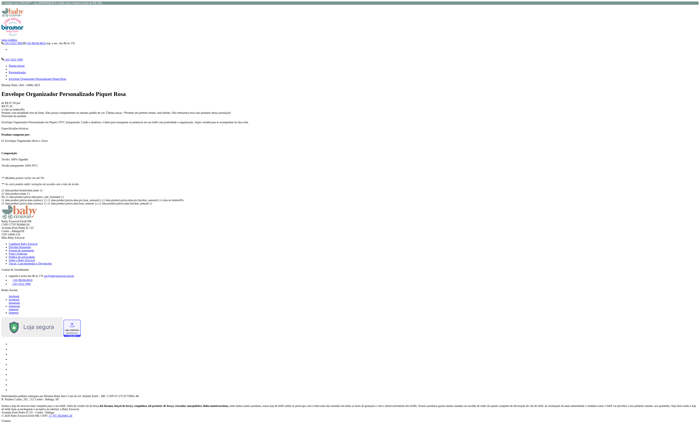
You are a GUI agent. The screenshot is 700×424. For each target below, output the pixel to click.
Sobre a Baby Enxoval (22, 260)
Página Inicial (16, 65)
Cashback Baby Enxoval (23, 243)
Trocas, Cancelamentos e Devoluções (30, 263)
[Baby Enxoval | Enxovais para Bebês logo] (12, 15)
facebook (14, 296)
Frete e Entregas (18, 253)
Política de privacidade (22, 257)
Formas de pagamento (21, 250)
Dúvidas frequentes (20, 247)
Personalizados (17, 72)
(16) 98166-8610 (36, 43)
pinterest (13, 309)
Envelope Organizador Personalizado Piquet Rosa (37, 78)
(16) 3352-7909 (13, 43)
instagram (14, 302)
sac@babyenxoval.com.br (59, 275)
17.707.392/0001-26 (60, 415)
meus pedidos (9, 40)
